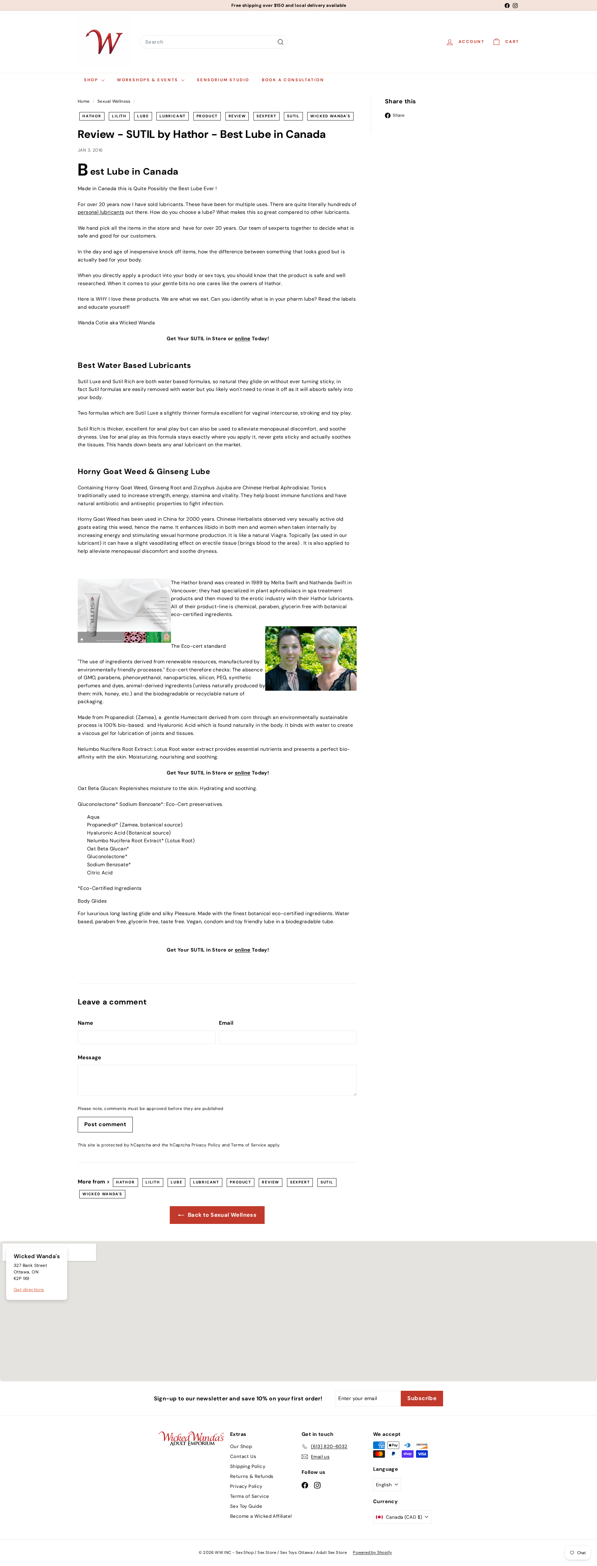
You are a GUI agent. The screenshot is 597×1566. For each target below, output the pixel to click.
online (242, 338)
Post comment (105, 1124)
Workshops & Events (148, 79)
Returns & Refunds (252, 1476)
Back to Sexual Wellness (222, 1215)
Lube (143, 116)
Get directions (29, 1289)
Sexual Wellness (114, 101)
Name (85, 1022)
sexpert (266, 116)
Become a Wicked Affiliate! (261, 1516)
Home (84, 101)
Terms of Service (248, 1145)
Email (226, 1022)
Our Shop (241, 1446)
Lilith (119, 116)
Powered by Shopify (372, 1552)
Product (207, 116)
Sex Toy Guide (246, 1506)
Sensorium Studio (223, 79)
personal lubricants (101, 212)
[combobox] (214, 42)
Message (89, 1057)
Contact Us (243, 1456)
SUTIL (293, 116)
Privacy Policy (206, 1145)
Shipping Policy (247, 1466)
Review (237, 116)
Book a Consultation (293, 79)
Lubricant (173, 116)
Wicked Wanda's (330, 116)
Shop (92, 79)
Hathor (91, 116)
